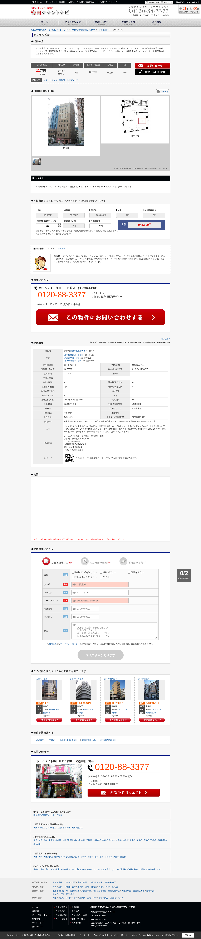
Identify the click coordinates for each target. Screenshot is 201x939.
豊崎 (93, 709)
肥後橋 (130, 869)
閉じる (188, 935)
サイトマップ (38, 923)
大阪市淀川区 (77, 828)
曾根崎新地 (162, 840)
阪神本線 (150, 891)
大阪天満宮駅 (151, 713)
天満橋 (142, 869)
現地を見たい (137, 572)
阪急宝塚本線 (138, 891)
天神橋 (89, 840)
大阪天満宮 (48, 857)
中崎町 (80, 355)
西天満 (60, 709)
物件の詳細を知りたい (86, 572)
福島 (136, 869)
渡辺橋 (123, 857)
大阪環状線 (126, 891)
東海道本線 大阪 (89, 740)
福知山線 (70, 894)
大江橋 (116, 857)
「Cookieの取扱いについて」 (149, 935)
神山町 (77, 840)
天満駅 (114, 713)
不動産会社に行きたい (86, 577)
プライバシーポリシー (69, 644)
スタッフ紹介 (61, 907)
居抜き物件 (76, 923)
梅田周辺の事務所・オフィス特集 (48, 815)
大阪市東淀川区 (63, 828)
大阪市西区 (51, 828)
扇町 (80, 360)
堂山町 (132, 840)
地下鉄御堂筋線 (72, 891)
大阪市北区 (75, 351)
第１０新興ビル (111, 679)
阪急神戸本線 (58, 894)
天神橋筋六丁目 (73, 857)
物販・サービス (78, 919)
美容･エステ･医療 (79, 915)
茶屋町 (139, 840)
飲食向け (75, 907)
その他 (106, 577)
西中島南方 (151, 869)
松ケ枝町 (37, 844)
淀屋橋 (123, 869)
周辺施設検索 (61, 915)
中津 (83, 840)
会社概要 (36, 911)
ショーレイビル (76, 679)
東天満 (162, 709)
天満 (40, 857)
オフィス (53, 80)
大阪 (46, 80)
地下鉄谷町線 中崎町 (68, 740)
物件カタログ (38, 926)
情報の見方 (165, 339)
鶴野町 (125, 840)
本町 (159, 869)
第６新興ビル (144, 679)
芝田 (40, 840)
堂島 (64, 840)
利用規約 (53, 644)
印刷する (164, 91)
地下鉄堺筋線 (70, 360)
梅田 (35, 840)
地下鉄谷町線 (70, 355)
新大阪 (82, 898)
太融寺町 (97, 840)
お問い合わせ (61, 919)
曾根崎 (112, 840)
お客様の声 (60, 911)
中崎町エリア (72, 80)
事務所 (62, 80)
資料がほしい (109, 572)
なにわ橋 (108, 857)
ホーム (35, 907)
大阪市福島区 (39, 828)
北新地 (57, 857)
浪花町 (128, 709)
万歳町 (153, 840)
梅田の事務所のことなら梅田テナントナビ (112, 906)
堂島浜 (119, 840)
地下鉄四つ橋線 (99, 891)
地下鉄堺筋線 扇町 (108, 740)
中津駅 (80, 713)
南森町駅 (46, 713)
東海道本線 (69, 358)
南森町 (105, 840)
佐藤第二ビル (41, 679)
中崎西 (82, 351)
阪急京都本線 (114, 891)
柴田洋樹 (61, 248)
